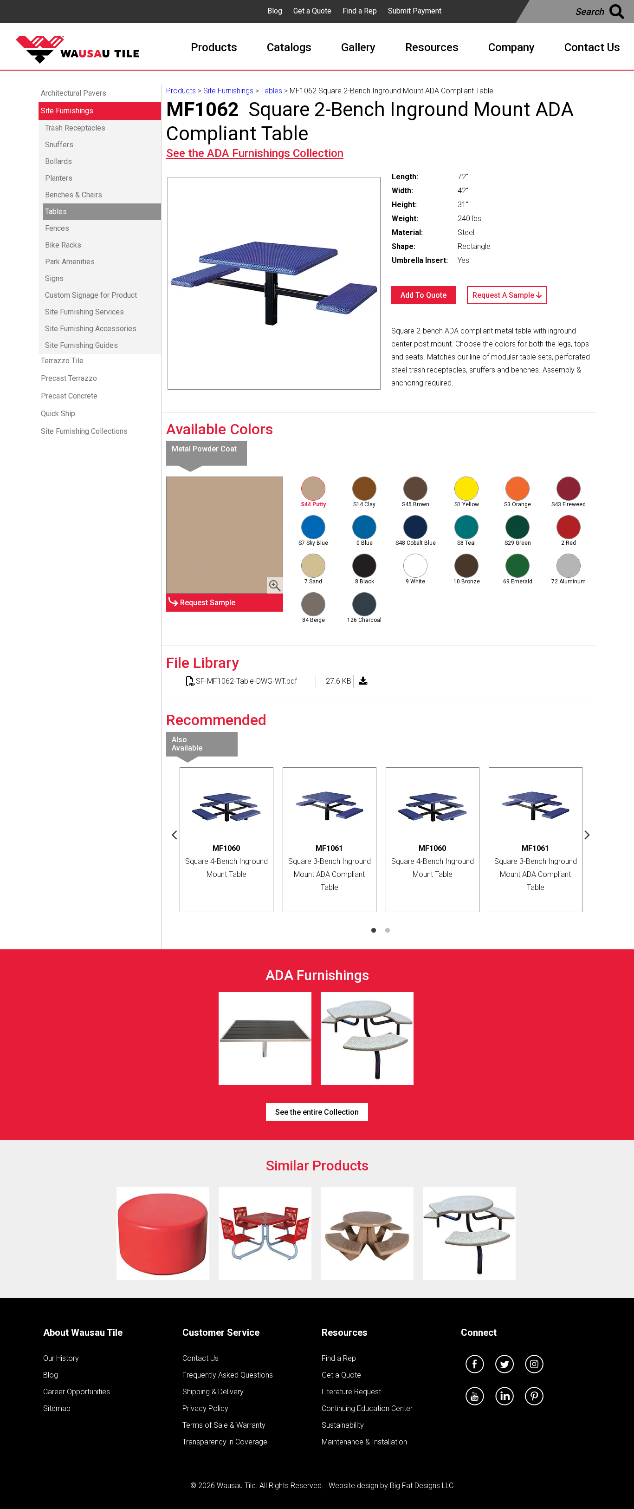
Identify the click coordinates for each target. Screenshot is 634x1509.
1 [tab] (373, 930)
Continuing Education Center (367, 1408)
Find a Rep (360, 11)
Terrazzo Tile (62, 360)
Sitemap (57, 1408)
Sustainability (343, 1425)
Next (587, 834)
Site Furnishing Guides (81, 345)
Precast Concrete (69, 396)
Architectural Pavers (73, 93)
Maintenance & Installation (364, 1441)
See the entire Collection (317, 1112)
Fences (57, 228)
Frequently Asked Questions (227, 1375)
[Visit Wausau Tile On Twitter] (504, 1375)
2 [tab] (387, 930)
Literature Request (351, 1391)
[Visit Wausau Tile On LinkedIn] (504, 1407)
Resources (345, 1332)
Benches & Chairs (73, 194)
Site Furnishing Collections (84, 431)
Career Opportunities (76, 1391)
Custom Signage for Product (91, 295)
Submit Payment (414, 11)
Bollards (58, 161)
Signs (54, 278)
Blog (274, 11)
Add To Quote (423, 295)
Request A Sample (504, 295)
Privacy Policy (205, 1408)
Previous (174, 834)
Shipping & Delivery (213, 1391)
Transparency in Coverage (224, 1441)
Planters (58, 178)
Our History (61, 1358)
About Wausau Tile (83, 1332)
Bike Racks (63, 245)
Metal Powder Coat (204, 448)
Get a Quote (312, 11)
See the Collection (254, 153)
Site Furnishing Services (84, 311)
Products (181, 90)
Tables (56, 211)
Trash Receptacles (75, 128)
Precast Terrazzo (69, 378)
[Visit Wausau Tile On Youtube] (475, 1407)
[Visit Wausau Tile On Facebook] (475, 1375)
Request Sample (207, 602)
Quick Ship (58, 413)
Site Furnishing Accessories (90, 328)
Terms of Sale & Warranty (223, 1425)
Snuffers (59, 144)
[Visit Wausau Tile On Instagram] (534, 1375)
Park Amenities (70, 261)
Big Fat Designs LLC (421, 1485)
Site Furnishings (67, 110)
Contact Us (200, 1358)
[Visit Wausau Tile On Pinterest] (534, 1407)
